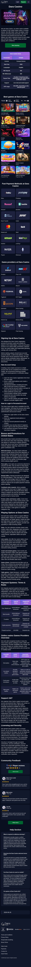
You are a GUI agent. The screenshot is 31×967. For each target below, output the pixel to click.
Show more (16, 822)
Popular (3, 100)
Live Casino (10, 100)
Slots (25, 100)
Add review (15, 771)
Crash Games (17, 100)
